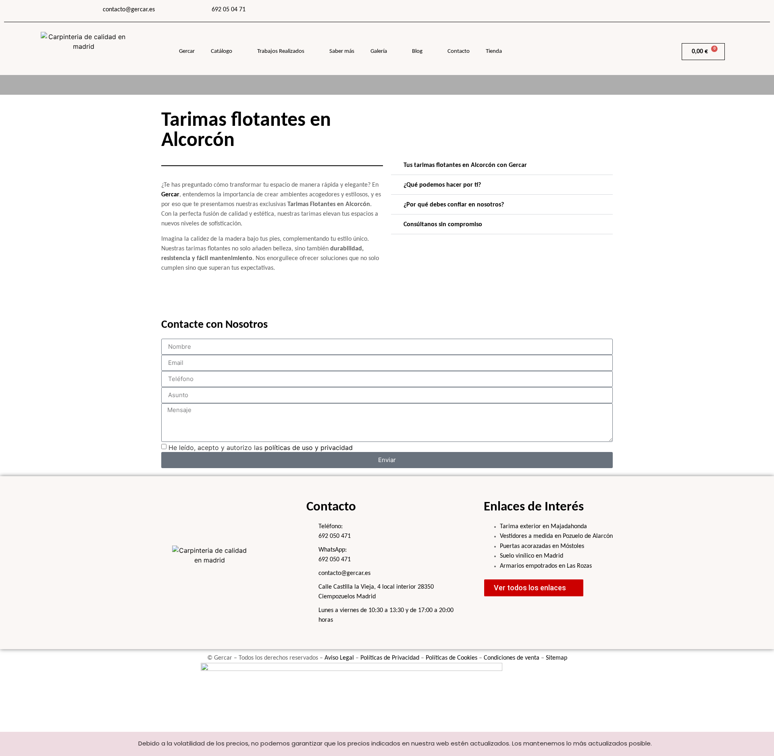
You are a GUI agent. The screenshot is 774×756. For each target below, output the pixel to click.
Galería (378, 51)
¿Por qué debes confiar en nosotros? (454, 205)
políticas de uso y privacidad (308, 447)
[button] (502, 165)
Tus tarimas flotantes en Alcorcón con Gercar (465, 165)
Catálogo (221, 51)
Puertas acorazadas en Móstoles (542, 546)
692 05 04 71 (229, 9)
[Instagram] (612, 10)
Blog (417, 51)
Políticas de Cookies (451, 658)
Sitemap (556, 658)
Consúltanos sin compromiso (443, 224)
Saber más (341, 51)
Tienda (494, 51)
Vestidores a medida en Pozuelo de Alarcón (556, 536)
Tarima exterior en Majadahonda (543, 526)
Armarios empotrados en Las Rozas (546, 566)
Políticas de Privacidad (389, 658)
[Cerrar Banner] (766, 744)
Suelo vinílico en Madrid (531, 556)
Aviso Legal (339, 658)
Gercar (187, 51)
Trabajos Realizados (280, 51)
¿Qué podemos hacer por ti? (442, 185)
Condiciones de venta (511, 658)
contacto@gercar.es (129, 9)
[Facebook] (592, 10)
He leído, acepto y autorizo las (261, 447)
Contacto (458, 51)
